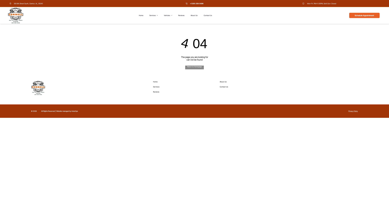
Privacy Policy (353, 111)
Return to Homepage (194, 67)
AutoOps (75, 111)
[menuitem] (141, 15)
